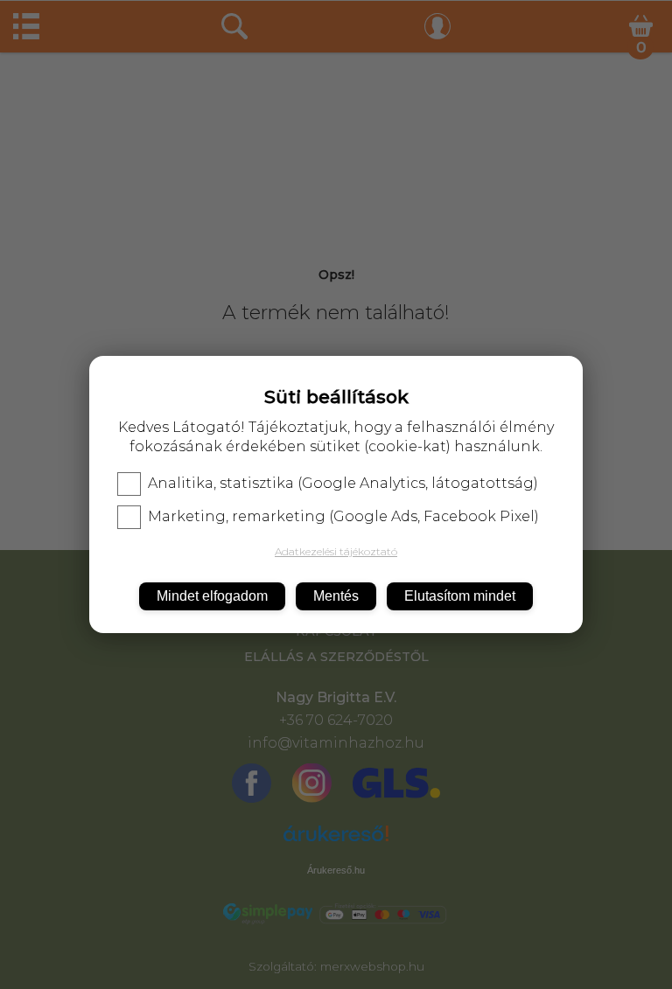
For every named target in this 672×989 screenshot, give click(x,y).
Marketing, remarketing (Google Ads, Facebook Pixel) (343, 517)
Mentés (336, 596)
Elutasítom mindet (459, 596)
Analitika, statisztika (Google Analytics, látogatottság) (343, 483)
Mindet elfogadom (212, 596)
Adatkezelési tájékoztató (336, 551)
